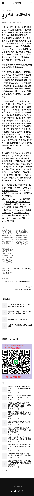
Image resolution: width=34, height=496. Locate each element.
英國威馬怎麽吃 (20, 204)
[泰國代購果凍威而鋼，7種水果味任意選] (9, 236)
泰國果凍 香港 (24, 201)
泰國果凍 (18, 22)
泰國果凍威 (6, 204)
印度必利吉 (6, 209)
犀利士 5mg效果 (8, 215)
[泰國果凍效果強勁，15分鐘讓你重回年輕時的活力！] (9, 255)
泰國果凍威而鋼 (12, 40)
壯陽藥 (27, 193)
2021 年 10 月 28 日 (7, 10)
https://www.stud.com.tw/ (12, 198)
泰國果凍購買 (11, 201)
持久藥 (7, 193)
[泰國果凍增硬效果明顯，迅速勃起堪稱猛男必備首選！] (23, 237)
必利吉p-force (18, 209)
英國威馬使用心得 (20, 207)
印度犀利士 (9, 220)
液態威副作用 (7, 152)
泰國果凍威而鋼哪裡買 (17, 189)
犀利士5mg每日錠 (21, 212)
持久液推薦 (16, 193)
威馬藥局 (17, 2)
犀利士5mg (11, 218)
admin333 (8, 22)
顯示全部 (4, 470)
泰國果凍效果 (19, 145)
